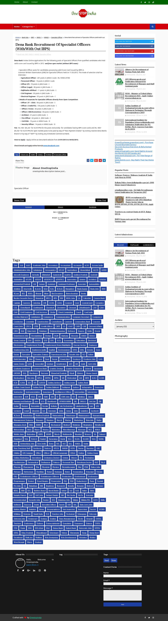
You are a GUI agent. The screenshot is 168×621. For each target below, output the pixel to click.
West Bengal (19, 542)
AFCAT (61, 270)
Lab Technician (66, 406)
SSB (69, 504)
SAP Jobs (39, 495)
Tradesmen (29, 523)
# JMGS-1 (40, 155)
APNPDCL (60, 279)
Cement (68, 303)
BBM (103, 289)
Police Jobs (95, 467)
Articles (102, 279)
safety (64, 490)
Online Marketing (21, 458)
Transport (78, 523)
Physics (55, 467)
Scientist (89, 495)
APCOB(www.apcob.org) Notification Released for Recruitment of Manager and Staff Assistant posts (139, 82)
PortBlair (40, 472)
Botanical (39, 298)
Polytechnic (29, 472)
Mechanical (55, 425)
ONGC (73, 453)
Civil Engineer (26, 312)
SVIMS (102, 509)
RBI (41, 486)
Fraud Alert (65, 359)
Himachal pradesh (59, 373)
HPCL (39, 378)
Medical (66, 425)
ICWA (22, 383)
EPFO (75, 350)
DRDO (84, 336)
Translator (67, 523)
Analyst (67, 275)
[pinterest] (45, 570)
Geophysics (61, 364)
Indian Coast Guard (22, 387)
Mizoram (81, 429)
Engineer (93, 345)
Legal (26, 411)
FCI (83, 354)
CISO (102, 307)
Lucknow (95, 411)
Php (37, 467)
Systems (27, 514)
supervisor (82, 509)
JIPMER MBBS (65, 401)
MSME (48, 434)
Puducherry (81, 481)
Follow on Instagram (125, 56)
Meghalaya (87, 425)
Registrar (50, 486)
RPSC (16, 490)
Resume (80, 486)
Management (98, 415)
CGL (15, 307)
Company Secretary (81, 317)
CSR (84, 326)
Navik (62, 439)
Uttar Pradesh (27, 533)
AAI (21, 265)
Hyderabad (71, 378)
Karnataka (35, 406)
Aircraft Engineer (21, 275)
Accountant (65, 265)
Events (90, 350)
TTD (15, 528)
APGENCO (48, 279)
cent (77, 303)
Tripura (89, 523)
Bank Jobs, (21, 54)
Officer (47, 453)
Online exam (92, 453)
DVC (52, 340)
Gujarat (88, 368)
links (61, 411)
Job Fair (92, 401)
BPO (55, 298)
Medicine (76, 425)
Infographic (87, 387)
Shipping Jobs (64, 500)
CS (64, 326)
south (36, 504)
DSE (30, 340)
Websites (83, 537)
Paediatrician (19, 462)
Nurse (81, 448)
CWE (16, 331)
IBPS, (27, 54)
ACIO (86, 265)
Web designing (51, 537)
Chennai (72, 307)
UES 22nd (39, 528)
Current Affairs (95, 326)
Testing (43, 519)
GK (76, 364)
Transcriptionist (53, 523)
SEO (53, 500)
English (52, 350)
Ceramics (99, 303)
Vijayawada (74, 533)
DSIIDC (38, 340)
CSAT (70, 326)
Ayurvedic (27, 289)
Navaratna (53, 439)
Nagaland (18, 439)
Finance (38, 359)
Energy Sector (79, 345)
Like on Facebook (123, 46)
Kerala (45, 406)
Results (71, 486)
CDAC (59, 303)
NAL (26, 439)
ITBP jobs (65, 397)
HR (63, 378)
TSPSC (98, 523)
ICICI (94, 378)
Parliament (45, 462)
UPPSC (97, 528)
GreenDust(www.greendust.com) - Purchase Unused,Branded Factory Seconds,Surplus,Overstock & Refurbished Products (134, 145)
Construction (43, 322)
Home (16, 2)
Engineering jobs (21, 350)
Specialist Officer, (45, 54)
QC (25, 486)
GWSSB (17, 373)
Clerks (52, 312)
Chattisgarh (38, 307)
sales (92, 490)
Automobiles (94, 284)
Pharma (17, 467)
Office (38, 453)
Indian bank (83, 383)
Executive (26, 354)
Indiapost (66, 387)
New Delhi (41, 443)
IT (57, 397)
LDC (97, 406)
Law (91, 406)
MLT (90, 429)
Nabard (102, 434)
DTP (45, 340)
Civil (15, 312)
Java (36, 401)
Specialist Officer (56, 37)
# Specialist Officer (60, 155)
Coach (78, 312)
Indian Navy (38, 387)
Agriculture (72, 270)
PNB (86, 467)
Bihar (46, 293)
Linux (68, 411)
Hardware (33, 373)
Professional (80, 476)
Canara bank (99, 298)
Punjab (100, 481)
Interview (18, 397)
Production (67, 476)
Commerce (48, 317)
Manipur (50, 420)
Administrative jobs (22, 270)
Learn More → (32, 564)
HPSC (56, 378)
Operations (36, 458)
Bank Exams (82, 289)
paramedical (33, 462)
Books (83, 293)
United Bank (71, 528)
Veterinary (54, 533)
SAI (70, 490)
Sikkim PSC (85, 500)
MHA (29, 429)
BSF (61, 298)
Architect (92, 279)
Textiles (53, 519)
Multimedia (67, 434)
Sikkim (75, 500)
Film (30, 359)
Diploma (64, 336)
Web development (68, 537)
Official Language (60, 453)
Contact (34, 2)
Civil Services (41, 312)
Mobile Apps (19, 434)
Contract (68, 322)
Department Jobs (21, 336)
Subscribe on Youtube (125, 51)
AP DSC (28, 279)
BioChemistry (57, 293)
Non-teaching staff (22, 448)
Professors (93, 476)
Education (80, 340)
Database (43, 331)
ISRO (46, 397)
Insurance (47, 392)
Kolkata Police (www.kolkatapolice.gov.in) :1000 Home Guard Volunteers (134, 183)
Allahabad (46, 275)
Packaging (89, 458)
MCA (46, 425)
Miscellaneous (69, 429)
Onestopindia (35, 617)
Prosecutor (56, 481)
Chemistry (61, 307)
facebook (92, 207)
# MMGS (49, 155)
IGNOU (42, 383)
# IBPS (33, 155)
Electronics (19, 345)
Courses (96, 322)
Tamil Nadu (38, 514)
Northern (37, 448)
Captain (17, 303)
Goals (83, 364)
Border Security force (23, 298)
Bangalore (69, 289)
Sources (27, 504)
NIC (58, 443)
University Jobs (85, 528)
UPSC (16, 533)
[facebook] (141, 2)
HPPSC (48, 378)
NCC (70, 439)
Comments (148, 245)
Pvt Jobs (17, 486)
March (59, 420)
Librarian (36, 411)
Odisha (17, 453)
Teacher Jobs (57, 514)
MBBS (38, 425)
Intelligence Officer (63, 392)
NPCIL (56, 448)
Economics (68, 340)
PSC (65, 481)
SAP (31, 495)
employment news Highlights (58, 345)
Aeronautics (50, 270)
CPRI (36, 326)
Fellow (90, 354)
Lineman (52, 411)
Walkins (38, 537)
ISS (52, 397)
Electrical (92, 340)
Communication (63, 317)
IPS (39, 397)
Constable (30, 322)
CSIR (78, 326)
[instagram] (149, 2)
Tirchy (80, 519)
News (51, 443)
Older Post (101, 200)
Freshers (77, 359)
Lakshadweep (81, 406)
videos (64, 533)
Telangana (81, 514)
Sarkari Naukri (52, 495)
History (80, 373)
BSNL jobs (70, 298)
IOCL (33, 397)
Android (93, 275)
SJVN (95, 500)
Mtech (57, 434)
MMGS (46, 37)
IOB (26, 397)
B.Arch (38, 289)
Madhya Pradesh (42, 415)
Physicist (46, 467)
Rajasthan (33, 486)
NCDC (77, 439)
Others (74, 458)
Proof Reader (42, 481)
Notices (47, 448)
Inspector (99, 387)
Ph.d (103, 462)
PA (81, 458)
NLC (70, 443)
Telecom (92, 514)
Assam (42, 284)
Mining (46, 429)
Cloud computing (65, 312)
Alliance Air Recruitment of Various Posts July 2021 (136, 70)
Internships (79, 392)
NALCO (34, 439)
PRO (15, 476)
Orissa (65, 458)
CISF (95, 307)
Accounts (77, 265)
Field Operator (20, 359)
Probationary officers (50, 476)
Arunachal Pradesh (22, 284)
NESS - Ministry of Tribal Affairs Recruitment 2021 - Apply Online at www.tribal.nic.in (139, 95)
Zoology (38, 542)
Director (74, 336)
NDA (94, 439)
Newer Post (19, 200)
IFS (35, 383)
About (25, 2)
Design (48, 336)
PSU (72, 481)
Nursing (90, 448)
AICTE (96, 270)
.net (15, 265)
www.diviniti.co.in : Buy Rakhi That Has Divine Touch (134, 161)
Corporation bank (82, 322)
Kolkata (54, 406)
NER (15, 443)
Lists (76, 411)
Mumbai (78, 434)
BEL (23, 293)
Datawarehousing (57, 331)
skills (103, 500)
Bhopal (38, 293)
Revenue (99, 486)
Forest (54, 359)
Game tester (19, 364)
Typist (22, 528)
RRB (23, 490)
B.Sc (52, 289)
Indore (76, 387)
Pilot (79, 467)
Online (81, 453)
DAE (22, 331)
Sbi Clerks (71, 495)
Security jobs (34, 500)
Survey (93, 509)
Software (17, 504)
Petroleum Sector (84, 462)
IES (29, 383)
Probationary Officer (29, 476)
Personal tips (68, 462)
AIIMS (104, 270)
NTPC (72, 448)
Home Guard (91, 373)
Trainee (39, 523)
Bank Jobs (25, 37)
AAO (28, 265)
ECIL (59, 340)
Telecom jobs (19, 519)
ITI (73, 397)
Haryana (44, 373)
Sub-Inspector (69, 509)
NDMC (101, 439)
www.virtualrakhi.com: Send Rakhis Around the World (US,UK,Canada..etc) (133, 152)
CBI (44, 303)
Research (61, 486)
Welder (93, 537)
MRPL (40, 434)
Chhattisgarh (84, 307)
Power (67, 472)
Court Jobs (18, 326)
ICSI (15, 383)
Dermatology (36, 336)
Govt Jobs (92, 364)
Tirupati (89, 519)
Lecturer (17, 411)
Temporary (33, 519)
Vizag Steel (94, 533)
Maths (98, 420)
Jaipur (90, 397)
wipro (29, 542)
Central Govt (87, 303)
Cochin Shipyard (21, 317)
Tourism (17, 523)
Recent (120, 245)
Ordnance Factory (52, 458)
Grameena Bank (40, 368)
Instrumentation (33, 392)
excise (16, 354)
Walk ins (29, 537)
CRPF (58, 326)
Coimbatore (36, 317)
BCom (16, 293)
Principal (90, 472)
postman (58, 472)
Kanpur (25, 406)
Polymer (17, 472)
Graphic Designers (74, 368)
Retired (90, 486)
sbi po (80, 495)
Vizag (84, 533)
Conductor (18, 322)
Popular (134, 245)
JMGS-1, (31, 54)
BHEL (30, 293)
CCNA (51, 303)
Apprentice (72, 279)
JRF (100, 401)
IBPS (32, 37)
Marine (68, 420)
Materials (89, 420)
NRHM (65, 448)
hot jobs (30, 378)
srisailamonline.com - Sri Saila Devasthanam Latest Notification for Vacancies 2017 (134, 191)
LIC (43, 411)
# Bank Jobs (25, 155)
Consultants (56, 322)
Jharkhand (51, 401)
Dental (97, 331)
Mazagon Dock (20, 425)
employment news (34, 345)
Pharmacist (28, 467)
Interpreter (92, 392)
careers (26, 303)
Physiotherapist (68, 467)
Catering (36, 303)
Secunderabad (20, 500)
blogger (28, 207)
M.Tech (17, 415)
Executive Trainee (40, 354)
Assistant (51, 284)
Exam (98, 350)
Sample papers (20, 495)
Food (47, 359)
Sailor (84, 490)
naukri (43, 439)
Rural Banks (53, 490)
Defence (71, 331)
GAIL (100, 359)
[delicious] (153, 2)
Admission (37, 270)
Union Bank (58, 528)
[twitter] (145, 2)
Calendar (87, 298)
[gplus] (28, 570)
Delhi (89, 331)
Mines (37, 429)
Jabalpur (81, 397)
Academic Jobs (39, 265)
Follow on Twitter (124, 41)
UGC (48, 528)
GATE (29, 364)
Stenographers (53, 509)
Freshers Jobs (89, 359)
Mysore (87, 434)
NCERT (86, 439)
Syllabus (17, 514)
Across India (97, 265)
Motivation (31, 434)
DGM (56, 336)
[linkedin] (34, 570)
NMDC (78, 443)
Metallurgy (99, 425)
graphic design (56, 368)
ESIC (82, 350)
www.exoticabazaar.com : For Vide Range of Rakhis (133, 156)
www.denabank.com (51, 146)
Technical (70, 514)
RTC (29, 490)
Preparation (78, 472)
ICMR (101, 378)
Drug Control (19, 340)
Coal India (88, 312)
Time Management (67, 519)
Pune (92, 481)
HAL (25, 373)
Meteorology (19, 429)
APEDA (38, 279)
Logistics (84, 411)
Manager (40, 420)
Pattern (56, 462)
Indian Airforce (54, 383)
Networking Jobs (27, 443)
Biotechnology (72, 293)
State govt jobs (86, 504)
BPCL (48, 298)
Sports (62, 504)
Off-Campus (27, 453)
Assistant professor (66, 284)
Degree (81, 331)
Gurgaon (98, 368)
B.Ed (45, 289)
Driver (92, 336)
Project (31, 481)
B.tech (60, 289)
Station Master (20, 509)
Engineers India (39, 350)
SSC (75, 504)
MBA (31, 425)
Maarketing (28, 415)
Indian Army (69, 383)
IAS (80, 378)
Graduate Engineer (22, 368)
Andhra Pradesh (80, 275)
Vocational (18, 537)
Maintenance (84, 415)
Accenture (53, 265)
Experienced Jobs (58, 354)
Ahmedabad (85, 270)
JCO (42, 401)
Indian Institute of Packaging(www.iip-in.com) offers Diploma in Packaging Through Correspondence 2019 (139, 109)
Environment (64, 350)
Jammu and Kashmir (23, 401)
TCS (47, 514)
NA (95, 434)
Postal (49, 472)
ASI (34, 284)
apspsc (82, 279)
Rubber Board (40, 490)
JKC (75, 401)
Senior (46, 500)
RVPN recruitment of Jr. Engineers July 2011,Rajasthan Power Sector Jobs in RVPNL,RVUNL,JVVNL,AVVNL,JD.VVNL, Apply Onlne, (134, 202)
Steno (41, 509)
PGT (96, 462)
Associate (82, 284)
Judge (16, 406)
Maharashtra (57, 415)
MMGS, (37, 54)
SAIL (77, 490)
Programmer (19, 481)
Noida (85, 443)
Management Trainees (23, 420)
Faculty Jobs (74, 354)
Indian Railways (52, 387)
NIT (64, 443)
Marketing (78, 420)
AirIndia (35, 275)
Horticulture (19, 378)
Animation (18, 279)
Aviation (17, 289)
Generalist (39, 364)
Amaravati (57, 275)
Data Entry (31, 331)
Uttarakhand (41, 533)
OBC (98, 448)
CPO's (28, 326)
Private (99, 472)
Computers (97, 317)
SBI (62, 495)
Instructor (18, 392)
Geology (50, 364)
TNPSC (98, 519)
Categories (27, 26)
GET (70, 364)
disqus (60, 207)
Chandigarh (25, 307)
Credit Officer (47, 326)
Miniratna (56, 429)
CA (79, 298)
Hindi (71, 373)
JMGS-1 (39, 37)
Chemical (50, 307)
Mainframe (71, 415)
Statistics (32, 509)
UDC (30, 528)
